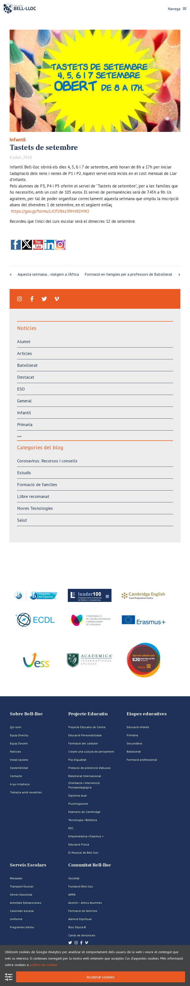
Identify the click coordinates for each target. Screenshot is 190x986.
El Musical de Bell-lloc (83, 852)
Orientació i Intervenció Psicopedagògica (84, 785)
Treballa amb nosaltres (26, 792)
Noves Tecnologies (35, 508)
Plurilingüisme (78, 803)
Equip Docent (19, 743)
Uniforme (16, 919)
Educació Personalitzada (85, 735)
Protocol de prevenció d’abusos (89, 768)
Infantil (18, 139)
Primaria (24, 424)
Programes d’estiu (22, 927)
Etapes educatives (147, 714)
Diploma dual (77, 795)
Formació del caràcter (83, 743)
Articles (24, 353)
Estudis (24, 472)
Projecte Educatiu (88, 714)
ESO (21, 389)
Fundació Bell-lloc (80, 886)
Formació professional (142, 759)
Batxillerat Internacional (84, 776)
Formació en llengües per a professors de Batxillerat (128, 274)
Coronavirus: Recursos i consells (47, 461)
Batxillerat (27, 365)
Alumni (23, 341)
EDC (70, 828)
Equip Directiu (19, 735)
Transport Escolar (21, 886)
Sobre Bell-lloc (26, 714)
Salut (22, 520)
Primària (132, 735)
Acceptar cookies (101, 976)
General (24, 401)
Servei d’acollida (21, 894)
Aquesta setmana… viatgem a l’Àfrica (48, 274)
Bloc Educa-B (77, 927)
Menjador (16, 878)
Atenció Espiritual (80, 919)
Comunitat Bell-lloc (89, 865)
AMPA (71, 894)
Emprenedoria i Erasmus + (86, 836)
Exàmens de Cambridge (84, 812)
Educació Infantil (138, 727)
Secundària (134, 743)
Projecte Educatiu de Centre (87, 727)
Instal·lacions (19, 759)
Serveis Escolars (28, 865)
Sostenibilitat (19, 768)
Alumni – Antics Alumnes (85, 902)
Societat (73, 878)
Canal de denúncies (81, 935)
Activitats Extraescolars (25, 902)
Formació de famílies (37, 484)
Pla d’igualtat (77, 759)
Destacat (25, 377)
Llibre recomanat (33, 496)
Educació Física (78, 844)
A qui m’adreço (20, 784)
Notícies (15, 751)
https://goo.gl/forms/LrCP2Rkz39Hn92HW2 (50, 211)
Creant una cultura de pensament (91, 751)
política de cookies (44, 965)
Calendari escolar (22, 911)
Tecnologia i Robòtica (82, 820)
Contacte (16, 776)
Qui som (15, 727)
